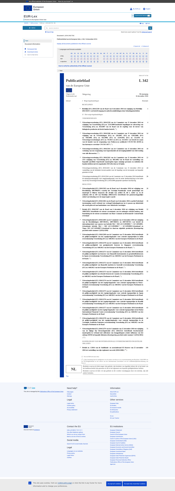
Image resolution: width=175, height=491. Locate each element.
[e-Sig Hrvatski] (104, 61)
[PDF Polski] (127, 58)
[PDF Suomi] (143, 58)
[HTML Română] (133, 56)
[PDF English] (94, 58)
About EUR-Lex (114, 392)
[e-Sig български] (71, 61)
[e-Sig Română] (133, 61)
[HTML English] (94, 56)
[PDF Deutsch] (84, 58)
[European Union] (29, 426)
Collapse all (145, 46)
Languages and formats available (70, 49)
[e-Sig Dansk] (81, 61)
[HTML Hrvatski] (104, 56)
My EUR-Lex (136, 9)
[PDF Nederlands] (123, 58)
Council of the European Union (118, 434)
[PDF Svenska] (146, 58)
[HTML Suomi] (143, 56)
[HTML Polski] (127, 56)
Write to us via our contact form (76, 434)
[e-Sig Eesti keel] (87, 61)
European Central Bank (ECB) (118, 441)
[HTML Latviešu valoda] (110, 56)
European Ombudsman (116, 453)
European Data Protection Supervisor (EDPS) (123, 455)
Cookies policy (71, 405)
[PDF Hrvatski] (104, 58)
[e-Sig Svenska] (146, 61)
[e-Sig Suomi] (143, 61)
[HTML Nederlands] (123, 56)
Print (148, 23)
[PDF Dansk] (81, 58)
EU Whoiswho (114, 410)
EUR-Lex (30, 16)
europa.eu (37, 429)
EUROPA (26, 23)
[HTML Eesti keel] (87, 56)
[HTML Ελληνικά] (91, 56)
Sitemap (69, 396)
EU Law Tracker (114, 418)
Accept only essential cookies (134, 484)
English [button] (148, 9)
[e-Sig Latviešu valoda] (110, 61)
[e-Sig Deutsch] (84, 61)
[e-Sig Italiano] (107, 61)
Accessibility (70, 407)
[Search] (150, 28)
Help (142, 23)
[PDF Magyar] (117, 58)
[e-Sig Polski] (127, 61)
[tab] (103, 49)
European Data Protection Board (119, 458)
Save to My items (32, 55)
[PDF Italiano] (107, 58)
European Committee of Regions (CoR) (121, 449)
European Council (115, 432)
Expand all (137, 46)
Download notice (32, 52)
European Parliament (116, 430)
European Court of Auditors (117, 443)
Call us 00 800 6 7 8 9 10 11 (74, 430)
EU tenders (113, 405)
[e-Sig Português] (130, 61)
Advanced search (147, 32)
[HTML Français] (97, 56)
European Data (114, 403)
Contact (69, 394)
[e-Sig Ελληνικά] (91, 61)
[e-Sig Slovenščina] (140, 61)
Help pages (70, 392)
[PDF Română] (133, 58)
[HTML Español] (74, 56)
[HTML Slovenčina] (136, 56)
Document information (32, 44)
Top (67, 376)
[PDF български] (71, 58)
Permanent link (32, 49)
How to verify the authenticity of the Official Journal (75, 66)
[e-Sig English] (94, 61)
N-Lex (111, 416)
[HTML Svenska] (146, 56)
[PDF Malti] (120, 58)
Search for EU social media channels (77, 444)
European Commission (116, 436)
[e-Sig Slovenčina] (136, 61)
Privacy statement (72, 410)
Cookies (69, 457)
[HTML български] (71, 56)
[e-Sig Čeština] (78, 61)
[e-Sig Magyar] (117, 61)
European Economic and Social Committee (122, 447)
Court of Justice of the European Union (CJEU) (123, 438)
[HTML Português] (130, 56)
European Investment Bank (117, 451)
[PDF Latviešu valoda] (110, 58)
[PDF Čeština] (78, 58)
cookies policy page (65, 483)
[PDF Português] (130, 58)
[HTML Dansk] (81, 56)
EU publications (114, 412)
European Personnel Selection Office (120, 460)
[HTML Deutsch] (84, 56)
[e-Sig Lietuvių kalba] (114, 61)
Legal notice (70, 403)
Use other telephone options (75, 432)
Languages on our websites (75, 451)
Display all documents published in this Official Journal (74, 44)
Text (26, 41)
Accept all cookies (114, 484)
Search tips (50, 32)
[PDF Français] (97, 58)
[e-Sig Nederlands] (123, 61)
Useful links (113, 396)
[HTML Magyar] (117, 56)
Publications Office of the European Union (51, 391)
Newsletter (113, 394)
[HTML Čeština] (78, 56)
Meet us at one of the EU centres (76, 436)
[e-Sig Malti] (120, 61)
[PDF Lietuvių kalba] (114, 58)
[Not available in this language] (100, 56)
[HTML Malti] (120, 56)
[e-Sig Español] (74, 61)
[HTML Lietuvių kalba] (114, 56)
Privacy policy (71, 453)
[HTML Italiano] (107, 56)
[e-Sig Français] (97, 61)
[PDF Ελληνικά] (91, 58)
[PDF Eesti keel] (87, 58)
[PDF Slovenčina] (136, 58)
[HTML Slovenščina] (140, 56)
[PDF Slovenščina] (140, 58)
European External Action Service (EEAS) (121, 445)
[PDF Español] (74, 58)
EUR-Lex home (34, 23)
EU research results (115, 407)
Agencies (112, 464)
